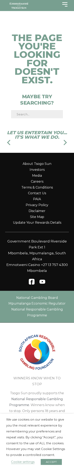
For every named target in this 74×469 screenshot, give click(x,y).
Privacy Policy (37, 205)
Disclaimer (37, 211)
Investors (37, 170)
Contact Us (37, 193)
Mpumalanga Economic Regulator (37, 303)
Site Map (37, 217)
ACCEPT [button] (51, 461)
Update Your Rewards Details (37, 222)
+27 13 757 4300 (54, 265)
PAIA (37, 199)
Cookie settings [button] (23, 462)
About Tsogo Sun (37, 164)
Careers (37, 181)
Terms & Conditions (37, 187)
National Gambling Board (37, 298)
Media (37, 176)
